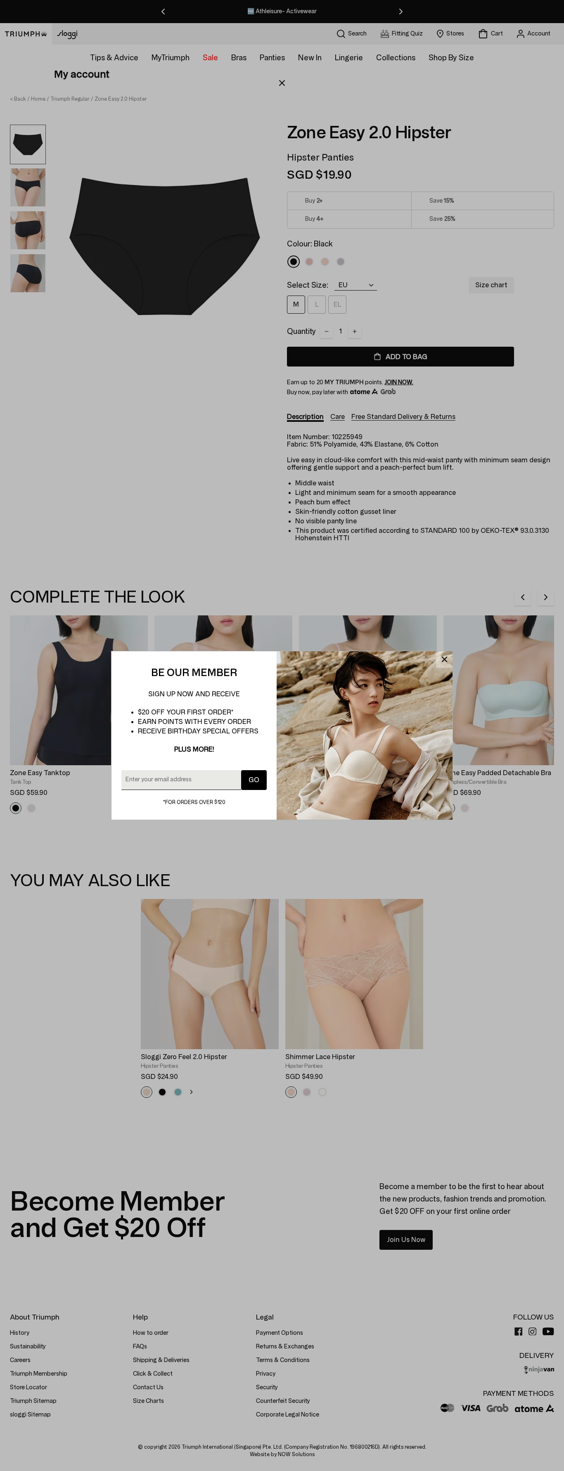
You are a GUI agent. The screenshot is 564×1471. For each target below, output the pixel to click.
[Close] (444, 659)
